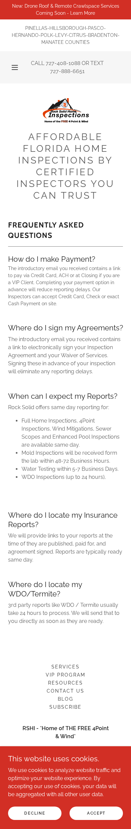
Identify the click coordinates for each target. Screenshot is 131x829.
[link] (65, 109)
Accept (96, 813)
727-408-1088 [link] (63, 63)
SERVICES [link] (65, 666)
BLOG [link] (65, 699)
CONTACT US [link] (65, 691)
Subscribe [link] (65, 707)
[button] (14, 67)
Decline (34, 813)
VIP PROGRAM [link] (65, 675)
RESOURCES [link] (65, 683)
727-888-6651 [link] (67, 71)
